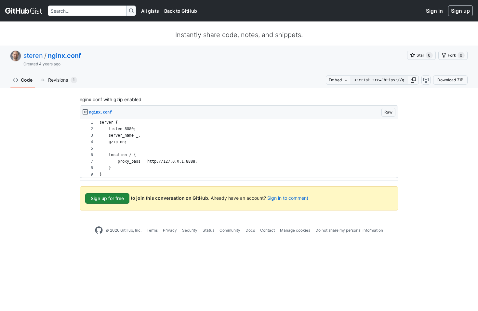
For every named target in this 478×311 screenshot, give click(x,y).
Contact (267, 230)
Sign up (460, 10)
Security (189, 230)
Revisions (61, 80)
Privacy (170, 230)
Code (27, 80)
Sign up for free (107, 198)
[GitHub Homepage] (99, 230)
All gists (150, 11)
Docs (250, 230)
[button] (413, 80)
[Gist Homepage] (24, 11)
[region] (239, 148)
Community (229, 230)
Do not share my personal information (349, 230)
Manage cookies (295, 230)
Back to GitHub (180, 11)
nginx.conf (64, 56)
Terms (152, 230)
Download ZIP (450, 79)
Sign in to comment (287, 198)
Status (208, 230)
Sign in (434, 10)
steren (33, 56)
